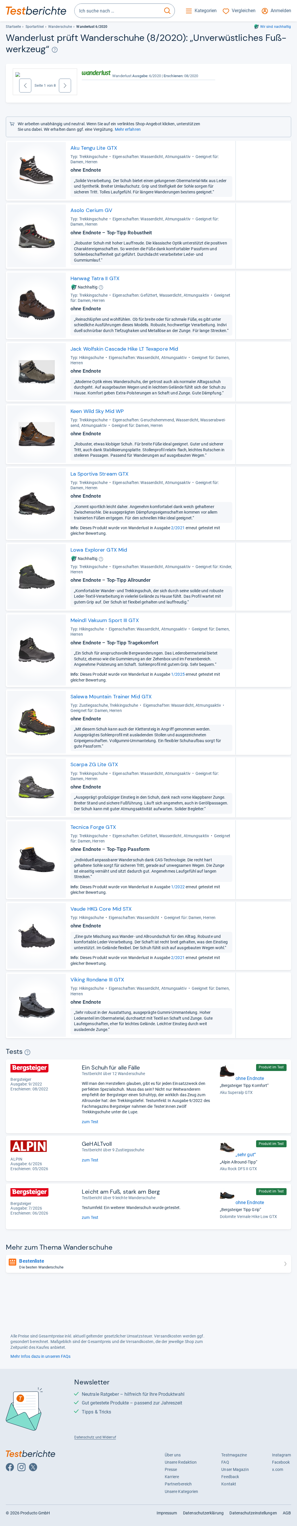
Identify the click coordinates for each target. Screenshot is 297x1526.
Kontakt (228, 1484)
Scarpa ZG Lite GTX (94, 764)
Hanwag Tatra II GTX (94, 278)
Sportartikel (35, 27)
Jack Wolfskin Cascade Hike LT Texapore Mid (124, 348)
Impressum (167, 1513)
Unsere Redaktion (181, 1462)
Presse (171, 1469)
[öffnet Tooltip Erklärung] (54, 50)
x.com (277, 1469)
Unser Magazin (235, 1469)
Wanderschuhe (60, 27)
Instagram (281, 1455)
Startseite (13, 27)
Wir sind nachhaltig (275, 27)
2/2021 (178, 527)
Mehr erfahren (128, 129)
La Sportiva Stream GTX (99, 473)
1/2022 (178, 887)
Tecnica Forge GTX (93, 827)
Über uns (173, 1455)
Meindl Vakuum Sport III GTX (104, 620)
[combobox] (117, 11)
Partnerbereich (178, 1484)
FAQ (225, 1462)
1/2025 (178, 674)
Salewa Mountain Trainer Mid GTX (111, 696)
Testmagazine (234, 1455)
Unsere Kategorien (181, 1491)
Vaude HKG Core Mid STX (101, 908)
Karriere (172, 1476)
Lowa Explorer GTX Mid (98, 549)
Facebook (281, 1462)
